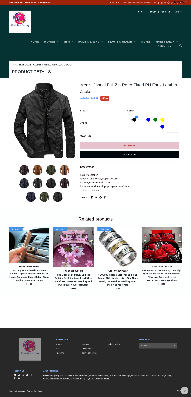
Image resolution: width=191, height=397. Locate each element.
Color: (84, 123)
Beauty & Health (120, 41)
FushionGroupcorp (73, 271)
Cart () (178, 12)
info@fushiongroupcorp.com (140, 2)
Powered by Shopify (35, 391)
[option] (44, 121)
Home (35, 41)
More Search (165, 41)
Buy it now (129, 154)
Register (165, 12)
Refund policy (114, 344)
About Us (165, 45)
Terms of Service (89, 353)
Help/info (60, 353)
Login (153, 12)
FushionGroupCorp (29, 267)
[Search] (180, 47)
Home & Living (89, 41)
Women (50, 41)
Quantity (85, 136)
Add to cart (130, 145)
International (87, 348)
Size (82, 111)
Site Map (85, 344)
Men (67, 41)
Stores (145, 41)
